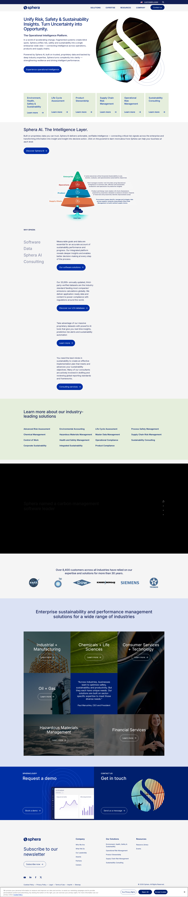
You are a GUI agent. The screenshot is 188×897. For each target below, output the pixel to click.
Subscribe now (33, 884)
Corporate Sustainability (35, 465)
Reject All (145, 892)
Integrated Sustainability (71, 465)
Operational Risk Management (117, 870)
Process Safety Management (145, 449)
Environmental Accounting (72, 449)
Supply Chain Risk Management (146, 454)
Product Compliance (105, 465)
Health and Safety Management (74, 460)
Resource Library (142, 865)
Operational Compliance (106, 460)
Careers (78, 885)
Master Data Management (107, 454)
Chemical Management (34, 454)
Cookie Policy (18, 895)
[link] (32, 865)
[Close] (184, 892)
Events (138, 869)
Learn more (31, 539)
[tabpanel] (110, 255)
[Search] (163, 2)
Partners (79, 881)
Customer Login (151, 2)
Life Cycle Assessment (106, 449)
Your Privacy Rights (128, 892)
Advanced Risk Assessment (37, 449)
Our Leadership (81, 873)
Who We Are (80, 865)
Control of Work (31, 460)
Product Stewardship (113, 874)
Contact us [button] (157, 7)
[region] (94, 892)
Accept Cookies (160, 892)
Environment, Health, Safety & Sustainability (116, 865)
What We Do (80, 869)
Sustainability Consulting (143, 460)
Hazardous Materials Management (76, 454)
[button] (141, 2)
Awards (78, 877)
